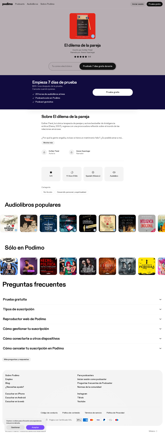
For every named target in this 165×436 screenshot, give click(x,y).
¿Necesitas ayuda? (14, 387)
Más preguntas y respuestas (16, 359)
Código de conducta (49, 413)
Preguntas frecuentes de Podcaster (94, 383)
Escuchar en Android (15, 397)
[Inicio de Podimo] (7, 4)
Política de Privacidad (115, 413)
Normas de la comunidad (89, 387)
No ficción (47, 192)
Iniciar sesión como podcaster (92, 379)
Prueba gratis (155, 4)
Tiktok (80, 397)
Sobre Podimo (47, 4)
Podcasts (20, 4)
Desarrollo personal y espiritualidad (71, 192)
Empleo (9, 379)
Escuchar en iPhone (15, 393)
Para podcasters (85, 375)
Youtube (81, 401)
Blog (7, 383)
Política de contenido (71, 413)
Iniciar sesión (138, 4)
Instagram (82, 393)
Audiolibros (32, 4)
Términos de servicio (93, 413)
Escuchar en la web (14, 401)
